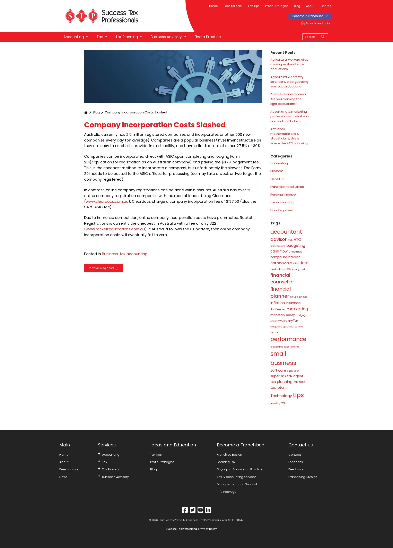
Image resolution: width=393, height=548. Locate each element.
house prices (298, 297)
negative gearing (282, 326)
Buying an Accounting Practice (240, 469)
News (63, 477)
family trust (298, 269)
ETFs (289, 269)
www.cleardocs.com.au (107, 201)
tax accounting (133, 253)
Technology (281, 395)
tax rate (299, 382)
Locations (295, 462)
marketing (297, 309)
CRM (295, 263)
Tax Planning (111, 469)
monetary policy (282, 315)
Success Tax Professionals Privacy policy (191, 529)
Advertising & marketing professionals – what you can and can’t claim (289, 116)
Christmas (295, 251)
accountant (286, 232)
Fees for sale (233, 6)
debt (304, 263)
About (310, 6)
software (278, 370)
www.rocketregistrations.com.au (115, 229)
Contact (327, 6)
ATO (297, 239)
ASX (290, 240)
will (283, 403)
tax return (278, 387)
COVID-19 (277, 179)
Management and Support (237, 484)
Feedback (295, 469)
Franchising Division (302, 477)
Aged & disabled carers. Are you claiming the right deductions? (288, 99)
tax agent (295, 376)
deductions (278, 269)
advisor (278, 239)
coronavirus (281, 262)
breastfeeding (278, 246)
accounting (279, 163)
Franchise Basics (229, 454)
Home (213, 6)
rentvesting (276, 346)
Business (110, 253)
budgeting (296, 245)
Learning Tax (226, 462)
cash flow (279, 251)
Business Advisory (115, 477)
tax (283, 375)
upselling (275, 403)
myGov (282, 321)
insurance (293, 303)
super (275, 376)
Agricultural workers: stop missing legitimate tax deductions (289, 64)
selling (294, 346)
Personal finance (283, 194)
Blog (297, 6)
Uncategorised (281, 210)
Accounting (110, 454)
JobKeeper (278, 309)
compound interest (285, 257)
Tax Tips (253, 6)
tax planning (281, 381)
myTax (293, 320)
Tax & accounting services (236, 477)
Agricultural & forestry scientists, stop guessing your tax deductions (289, 82)
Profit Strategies (276, 6)
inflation (277, 302)
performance (288, 339)
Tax (104, 462)
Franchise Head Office (287, 187)
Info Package (226, 491)
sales (286, 346)
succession (293, 371)
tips (298, 395)
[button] (99, 453)
